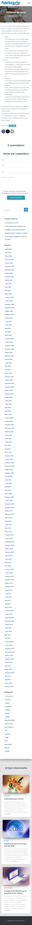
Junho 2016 (8, 631)
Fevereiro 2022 (9, 418)
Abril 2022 (8, 411)
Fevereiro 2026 (9, 259)
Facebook (8, 699)
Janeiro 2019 (9, 538)
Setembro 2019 (9, 514)
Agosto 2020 (8, 476)
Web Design (12, 125)
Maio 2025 (8, 287)
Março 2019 (8, 531)
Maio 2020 (8, 487)
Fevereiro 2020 (9, 497)
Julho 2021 (8, 438)
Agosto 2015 (8, 662)
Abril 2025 (8, 290)
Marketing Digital (10, 720)
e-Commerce (9, 696)
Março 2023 (8, 373)
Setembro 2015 (9, 659)
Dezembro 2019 (9, 504)
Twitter (7, 737)
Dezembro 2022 (9, 383)
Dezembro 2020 (9, 462)
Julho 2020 (8, 480)
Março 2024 (8, 335)
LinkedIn (7, 717)
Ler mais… (8, 814)
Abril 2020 (8, 490)
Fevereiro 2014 (9, 686)
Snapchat (7, 734)
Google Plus (8, 706)
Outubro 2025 (9, 273)
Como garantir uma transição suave (15, 226)
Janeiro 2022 (9, 421)
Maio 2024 (8, 328)
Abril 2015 (8, 666)
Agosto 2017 (8, 590)
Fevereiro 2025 (9, 297)
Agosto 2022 (8, 397)
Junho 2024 (8, 325)
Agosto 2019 (8, 517)
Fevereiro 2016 (9, 642)
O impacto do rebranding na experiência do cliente (15, 892)
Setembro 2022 (9, 394)
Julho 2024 (8, 321)
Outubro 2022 (9, 390)
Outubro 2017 (9, 583)
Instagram (8, 710)
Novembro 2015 (9, 652)
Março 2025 (8, 294)
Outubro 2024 (9, 311)
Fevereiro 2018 (9, 569)
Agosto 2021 (8, 435)
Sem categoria (9, 727)
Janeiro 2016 (9, 645)
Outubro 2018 (9, 549)
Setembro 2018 (9, 552)
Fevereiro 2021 (9, 456)
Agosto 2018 (8, 555)
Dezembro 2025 (9, 266)
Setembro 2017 (9, 586)
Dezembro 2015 (9, 648)
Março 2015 (8, 669)
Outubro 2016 (9, 624)
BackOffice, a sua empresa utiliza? (15, 229)
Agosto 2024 (8, 318)
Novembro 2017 (9, 580)
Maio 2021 (8, 445)
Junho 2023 (8, 363)
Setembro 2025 (9, 276)
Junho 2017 (8, 597)
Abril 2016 (8, 638)
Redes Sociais (9, 723)
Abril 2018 (8, 566)
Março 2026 (8, 256)
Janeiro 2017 (9, 614)
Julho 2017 (8, 593)
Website (7, 748)
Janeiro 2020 (9, 500)
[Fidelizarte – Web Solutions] (11, 3)
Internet (7, 713)
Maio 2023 (8, 366)
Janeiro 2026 (9, 263)
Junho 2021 (8, 442)
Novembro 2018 (9, 545)
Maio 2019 (8, 528)
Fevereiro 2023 (9, 376)
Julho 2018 (8, 559)
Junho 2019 (8, 524)
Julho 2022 (8, 400)
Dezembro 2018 (9, 542)
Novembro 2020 (9, 466)
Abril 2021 (8, 449)
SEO (6, 730)
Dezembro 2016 (9, 617)
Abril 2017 (8, 604)
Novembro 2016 (9, 621)
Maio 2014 (8, 676)
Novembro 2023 (9, 349)
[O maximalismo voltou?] (16, 784)
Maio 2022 (8, 407)
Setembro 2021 (9, 431)
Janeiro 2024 (9, 342)
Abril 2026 (8, 252)
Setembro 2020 (9, 473)
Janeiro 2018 (9, 573)
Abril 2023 (8, 369)
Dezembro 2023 (9, 345)
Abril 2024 (8, 332)
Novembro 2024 (9, 307)
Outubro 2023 (9, 352)
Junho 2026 (8, 249)
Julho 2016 (8, 628)
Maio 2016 (8, 635)
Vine (6, 741)
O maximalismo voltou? (12, 223)
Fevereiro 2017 (9, 610)
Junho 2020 (8, 483)
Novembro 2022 (9, 387)
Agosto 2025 (8, 280)
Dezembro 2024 (9, 304)
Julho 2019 (8, 521)
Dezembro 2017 (9, 576)
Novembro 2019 (9, 507)
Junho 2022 (8, 404)
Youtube (7, 751)
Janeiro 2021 (9, 459)
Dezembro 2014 (9, 672)
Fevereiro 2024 (9, 339)
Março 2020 (8, 493)
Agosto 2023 (8, 359)
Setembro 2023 (9, 356)
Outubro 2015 (9, 655)
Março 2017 (8, 607)
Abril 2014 (8, 679)
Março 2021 (8, 452)
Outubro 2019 (9, 511)
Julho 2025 (8, 283)
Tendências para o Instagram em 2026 (16, 233)
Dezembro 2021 (9, 425)
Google (7, 703)
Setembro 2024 (9, 314)
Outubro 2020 (9, 469)
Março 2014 (8, 683)
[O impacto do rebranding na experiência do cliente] (16, 876)
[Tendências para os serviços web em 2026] (16, 828)
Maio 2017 (8, 600)
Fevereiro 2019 (9, 535)
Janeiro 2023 (9, 380)
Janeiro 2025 (9, 301)
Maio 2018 (8, 562)
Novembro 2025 (9, 270)
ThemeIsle (22, 920)
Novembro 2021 (9, 428)
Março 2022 (8, 414)
